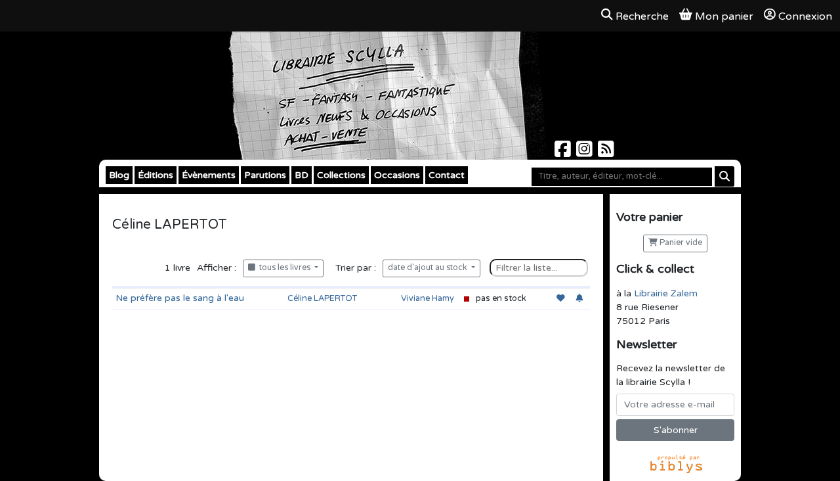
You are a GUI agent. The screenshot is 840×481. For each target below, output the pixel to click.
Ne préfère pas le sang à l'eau (180, 298)
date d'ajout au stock (428, 268)
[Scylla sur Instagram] (586, 152)
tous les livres (283, 268)
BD (301, 175)
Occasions (397, 175)
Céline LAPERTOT (322, 298)
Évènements (209, 175)
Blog (119, 175)
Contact (447, 175)
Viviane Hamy (427, 298)
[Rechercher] (724, 176)
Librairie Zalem (666, 293)
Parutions (265, 175)
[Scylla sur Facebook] (564, 152)
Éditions (155, 175)
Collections (341, 175)
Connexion (805, 16)
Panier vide (680, 243)
